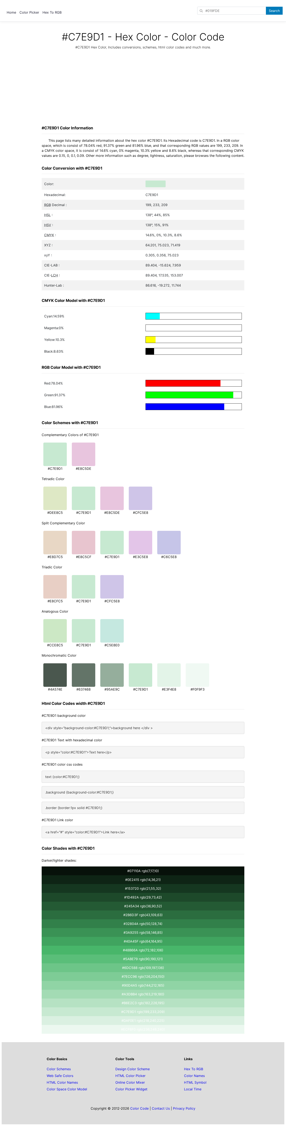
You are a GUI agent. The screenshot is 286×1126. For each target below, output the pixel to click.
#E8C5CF (83, 557)
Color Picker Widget (131, 1089)
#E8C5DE (83, 468)
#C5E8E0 (112, 645)
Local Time (192, 1089)
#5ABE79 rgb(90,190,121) (143, 959)
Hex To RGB (52, 12)
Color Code (139, 1108)
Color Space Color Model (67, 1089)
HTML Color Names (62, 1082)
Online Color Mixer (130, 1082)
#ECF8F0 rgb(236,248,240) (143, 1029)
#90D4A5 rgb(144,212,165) (143, 985)
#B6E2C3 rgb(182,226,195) (143, 1003)
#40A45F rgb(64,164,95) (143, 941)
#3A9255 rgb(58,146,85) (143, 932)
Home (11, 12)
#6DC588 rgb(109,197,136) (143, 968)
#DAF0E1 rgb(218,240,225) (143, 1020)
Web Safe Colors (60, 1076)
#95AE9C (112, 689)
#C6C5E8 (169, 557)
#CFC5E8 (140, 512)
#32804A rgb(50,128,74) (143, 924)
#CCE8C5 (55, 645)
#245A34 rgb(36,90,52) (143, 906)
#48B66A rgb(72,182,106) (143, 950)
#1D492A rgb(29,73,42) (143, 897)
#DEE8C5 (55, 512)
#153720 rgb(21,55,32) (143, 888)
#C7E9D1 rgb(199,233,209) (143, 1012)
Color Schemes (59, 1069)
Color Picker (29, 12)
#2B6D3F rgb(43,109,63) (143, 915)
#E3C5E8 (140, 557)
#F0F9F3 (198, 689)
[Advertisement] (143, 88)
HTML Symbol (195, 1082)
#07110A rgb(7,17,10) (143, 871)
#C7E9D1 (55, 468)
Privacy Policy (184, 1108)
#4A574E (55, 689)
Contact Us (161, 1108)
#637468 (83, 689)
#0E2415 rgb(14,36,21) (143, 880)
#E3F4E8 (169, 689)
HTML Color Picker (130, 1076)
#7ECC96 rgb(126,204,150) (143, 976)
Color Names (194, 1076)
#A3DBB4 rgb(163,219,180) (143, 994)
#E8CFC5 (55, 601)
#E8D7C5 (55, 557)
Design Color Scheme (132, 1069)
